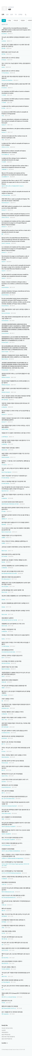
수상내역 (3, 1030)
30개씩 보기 (5, 24)
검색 (26, 15)
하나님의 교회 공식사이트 (7, 1028)
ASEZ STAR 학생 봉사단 (7, 1038)
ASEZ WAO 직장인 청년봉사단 (8, 1036)
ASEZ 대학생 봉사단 (6, 1034)
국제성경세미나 (5, 1032)
